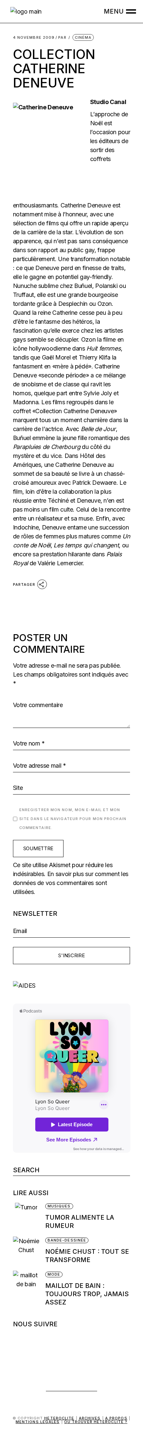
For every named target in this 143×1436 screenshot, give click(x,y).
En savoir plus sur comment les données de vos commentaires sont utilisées (70, 882)
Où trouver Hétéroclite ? (95, 1421)
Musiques (59, 1206)
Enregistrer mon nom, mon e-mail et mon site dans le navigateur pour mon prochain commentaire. (72, 818)
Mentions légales (38, 1421)
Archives (90, 1418)
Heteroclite (59, 1418)
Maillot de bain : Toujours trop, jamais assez (87, 1294)
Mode (54, 1274)
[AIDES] (71, 985)
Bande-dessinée (67, 1240)
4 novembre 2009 (34, 37)
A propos (116, 1418)
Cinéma (83, 37)
